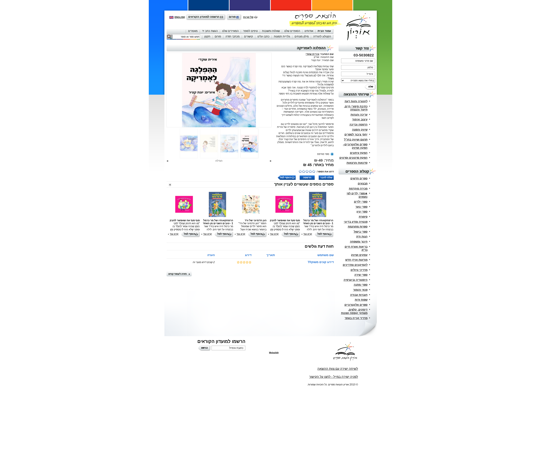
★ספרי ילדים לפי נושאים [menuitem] (357, 195)
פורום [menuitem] (218, 36)
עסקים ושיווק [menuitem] (359, 255)
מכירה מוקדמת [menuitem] (358, 188)
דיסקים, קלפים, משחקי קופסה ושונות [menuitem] (354, 311)
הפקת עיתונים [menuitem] (358, 152)
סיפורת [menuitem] (363, 216)
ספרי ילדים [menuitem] (360, 201)
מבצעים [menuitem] (362, 183)
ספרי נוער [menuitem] (361, 206)
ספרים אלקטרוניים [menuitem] (355, 304)
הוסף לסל (285, 177)
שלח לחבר (326, 177)
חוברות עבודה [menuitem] (358, 294)
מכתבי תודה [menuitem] (232, 36)
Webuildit (274, 352)
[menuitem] (324, 31)
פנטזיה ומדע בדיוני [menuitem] (355, 221)
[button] (271, 161)
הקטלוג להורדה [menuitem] (322, 36)
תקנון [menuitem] (207, 36)
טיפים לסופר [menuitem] (250, 31)
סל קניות (248, 17)
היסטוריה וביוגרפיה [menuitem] (355, 279)
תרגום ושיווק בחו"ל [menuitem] (355, 139)
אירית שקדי (312, 54)
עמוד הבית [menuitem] (324, 31)
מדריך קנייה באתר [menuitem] (356, 318)
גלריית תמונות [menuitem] (282, 36)
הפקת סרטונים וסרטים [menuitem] (353, 157)
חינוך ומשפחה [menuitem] (358, 241)
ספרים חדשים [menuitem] (358, 178)
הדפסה (307, 177)
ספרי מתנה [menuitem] (360, 284)
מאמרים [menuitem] (193, 31)
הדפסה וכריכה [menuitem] (358, 124)
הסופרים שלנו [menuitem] (292, 31)
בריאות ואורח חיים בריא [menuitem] (356, 248)
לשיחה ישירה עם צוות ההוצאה (337, 368)
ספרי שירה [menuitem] (360, 274)
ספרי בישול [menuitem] (360, 231)
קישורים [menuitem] (248, 36)
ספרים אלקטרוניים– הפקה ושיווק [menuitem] (355, 146)
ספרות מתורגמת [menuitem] (357, 226)
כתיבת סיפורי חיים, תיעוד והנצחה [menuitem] (355, 108)
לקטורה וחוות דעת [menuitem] (356, 101)
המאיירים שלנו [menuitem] (230, 31)
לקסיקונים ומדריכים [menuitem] (355, 264)
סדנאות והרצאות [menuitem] (357, 162)
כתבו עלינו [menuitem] (263, 36)
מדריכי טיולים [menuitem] (359, 270)
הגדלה (219, 160)
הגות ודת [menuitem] (361, 236)
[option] (219, 90)
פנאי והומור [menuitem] (360, 289)
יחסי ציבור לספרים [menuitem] (355, 134)
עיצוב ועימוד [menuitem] (359, 119)
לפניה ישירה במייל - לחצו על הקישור (333, 376)
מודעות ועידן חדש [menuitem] (356, 259)
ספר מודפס (323, 154)
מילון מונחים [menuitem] (302, 36)
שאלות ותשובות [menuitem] (271, 31)
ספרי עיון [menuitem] (362, 211)
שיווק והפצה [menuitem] (359, 129)
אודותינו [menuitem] (309, 31)
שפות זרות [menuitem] (361, 299)
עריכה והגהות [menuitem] (359, 114)
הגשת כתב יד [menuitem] (210, 31)
